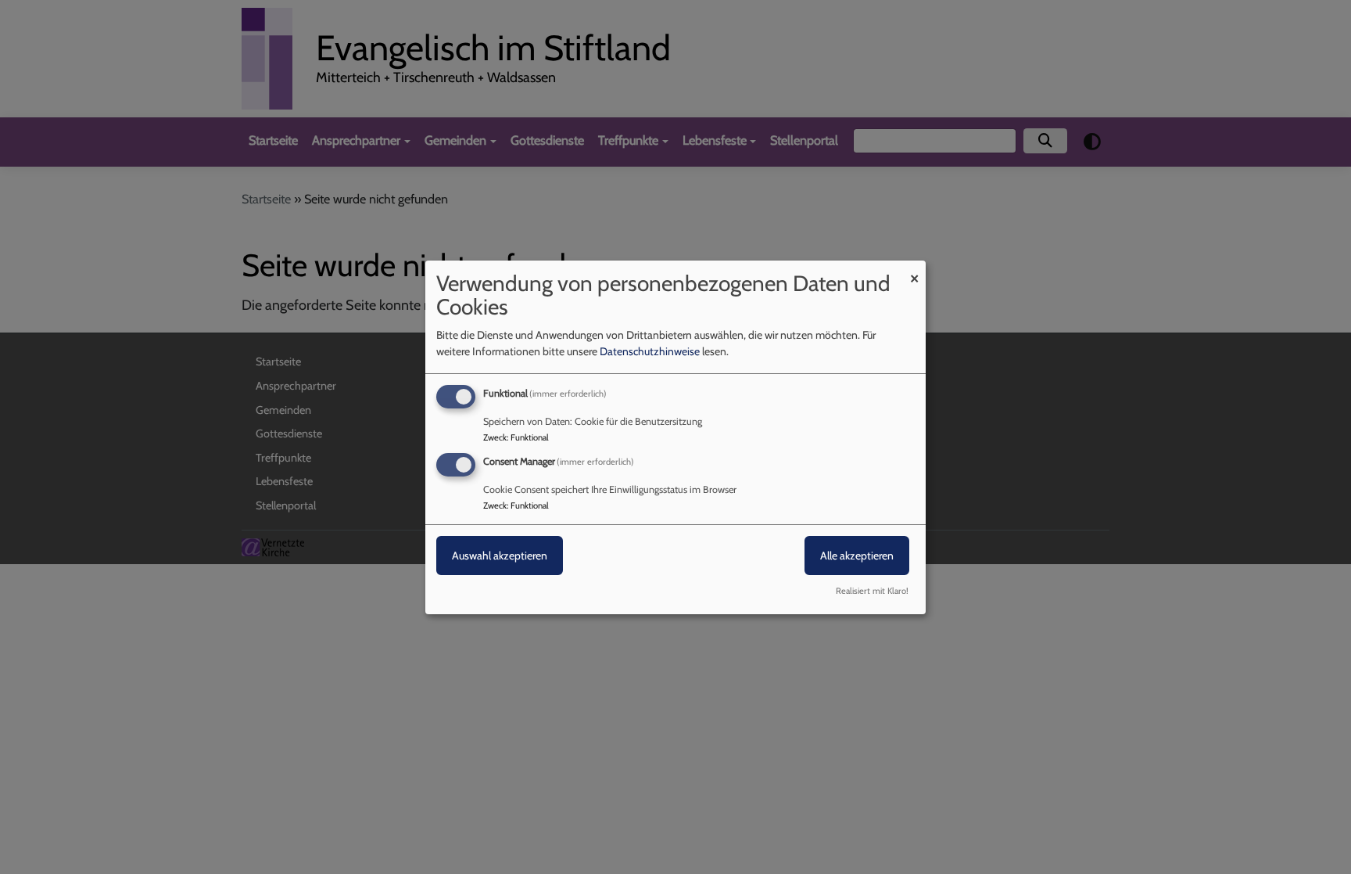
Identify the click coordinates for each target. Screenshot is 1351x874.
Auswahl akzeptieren (499, 555)
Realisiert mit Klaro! (872, 590)
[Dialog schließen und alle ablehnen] (914, 269)
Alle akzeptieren (857, 555)
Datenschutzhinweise (650, 351)
